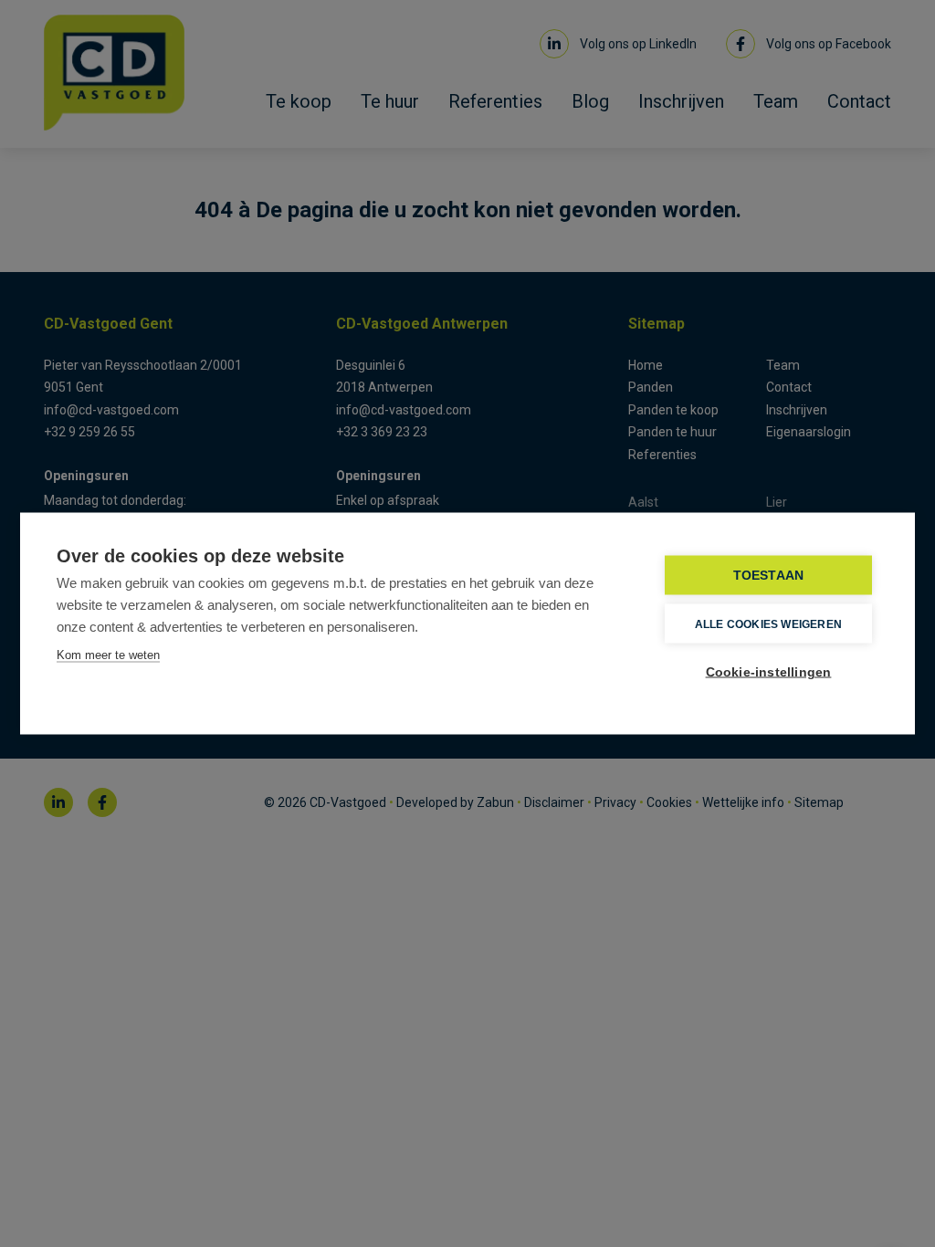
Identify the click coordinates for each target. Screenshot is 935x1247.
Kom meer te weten (108, 655)
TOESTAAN (768, 575)
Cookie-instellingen (769, 672)
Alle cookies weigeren (768, 623)
